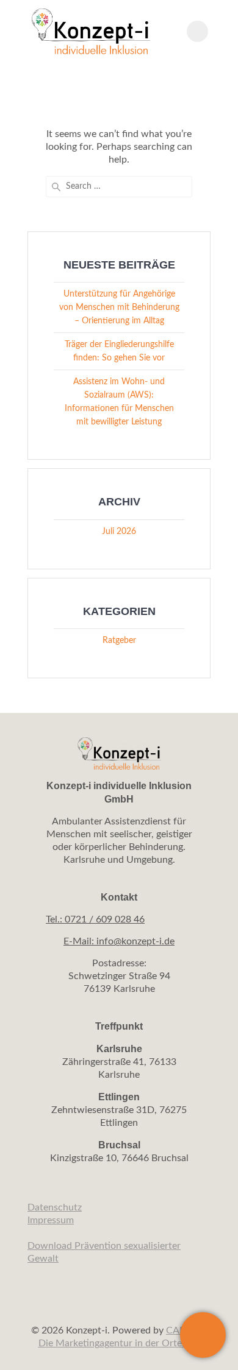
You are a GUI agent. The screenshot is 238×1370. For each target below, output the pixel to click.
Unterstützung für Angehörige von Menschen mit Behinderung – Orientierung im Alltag (119, 307)
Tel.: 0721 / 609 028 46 (95, 919)
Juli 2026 (119, 531)
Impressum (50, 1220)
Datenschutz (54, 1207)
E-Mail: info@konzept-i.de (119, 941)
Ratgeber (119, 640)
